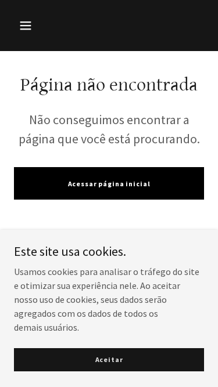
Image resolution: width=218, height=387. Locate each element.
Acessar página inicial (109, 183)
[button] (25, 25)
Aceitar (109, 359)
